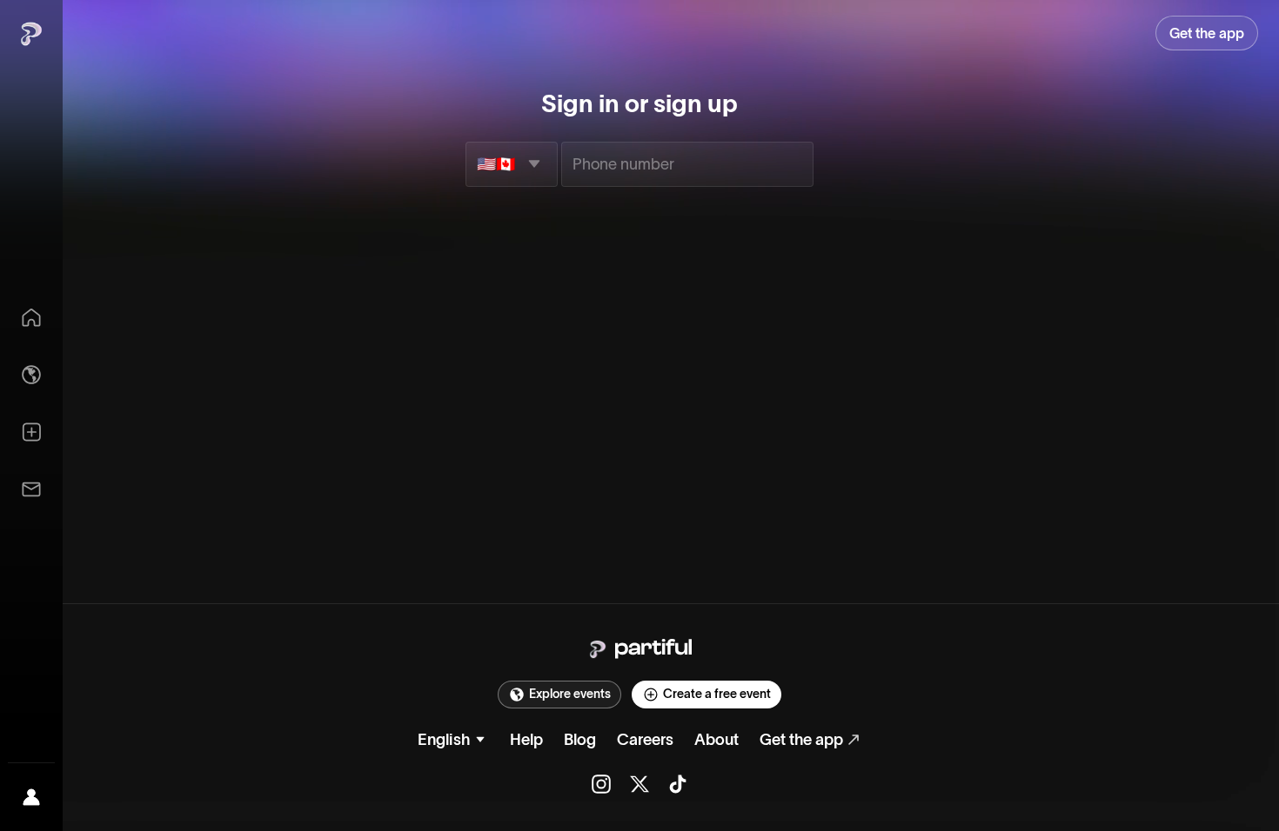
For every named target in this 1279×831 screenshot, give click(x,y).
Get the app (801, 739)
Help (526, 739)
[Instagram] (601, 784)
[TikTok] (678, 784)
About (716, 739)
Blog (580, 739)
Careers (645, 739)
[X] (639, 784)
